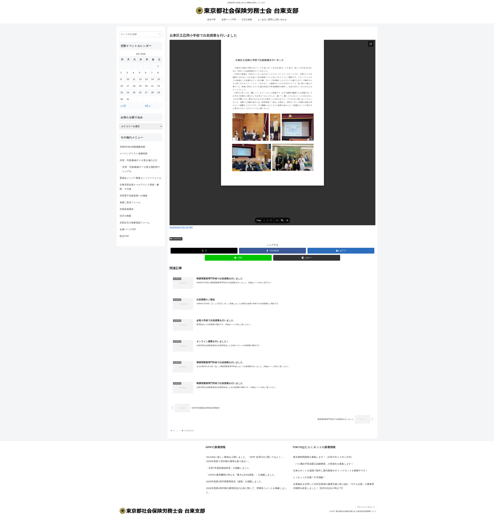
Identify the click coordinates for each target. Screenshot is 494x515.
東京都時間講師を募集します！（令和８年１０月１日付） (323, 457)
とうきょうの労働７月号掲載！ (309, 477)
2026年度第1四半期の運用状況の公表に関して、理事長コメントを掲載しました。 (246, 490)
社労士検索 (125, 216)
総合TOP (124, 236)
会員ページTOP (128, 229)
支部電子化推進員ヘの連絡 (133, 195)
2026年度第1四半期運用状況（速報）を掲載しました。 (234, 481)
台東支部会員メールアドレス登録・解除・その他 (139, 186)
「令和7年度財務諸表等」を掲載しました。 (228, 468)
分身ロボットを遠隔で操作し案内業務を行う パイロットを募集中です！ (330, 470)
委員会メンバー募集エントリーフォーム (140, 178)
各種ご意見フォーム (130, 202)
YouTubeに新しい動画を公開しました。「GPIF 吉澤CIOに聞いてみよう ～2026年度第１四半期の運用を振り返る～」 (245, 459)
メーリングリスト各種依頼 (133, 153)
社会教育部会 (177, 239)
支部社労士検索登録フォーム (135, 222)
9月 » (148, 105)
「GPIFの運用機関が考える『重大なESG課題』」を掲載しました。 (241, 475)
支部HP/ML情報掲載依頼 (132, 147)
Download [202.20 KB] (181, 227)
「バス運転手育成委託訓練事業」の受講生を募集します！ (323, 464)
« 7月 (123, 105)
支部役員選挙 (127, 209)
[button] (306, 258)
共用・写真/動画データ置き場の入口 (138, 160)
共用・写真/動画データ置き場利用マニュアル (141, 169)
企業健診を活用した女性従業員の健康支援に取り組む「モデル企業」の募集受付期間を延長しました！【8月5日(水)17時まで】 (333, 486)
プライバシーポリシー (366, 507)
